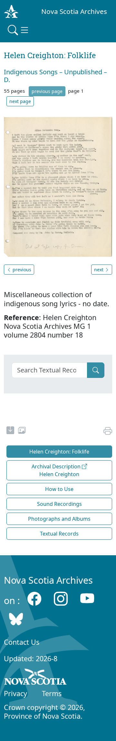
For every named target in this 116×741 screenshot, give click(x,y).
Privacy (15, 693)
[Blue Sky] (16, 618)
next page (20, 101)
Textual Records (59, 533)
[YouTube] (87, 598)
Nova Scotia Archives (74, 11)
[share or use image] (22, 431)
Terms (52, 693)
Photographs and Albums (59, 518)
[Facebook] (34, 598)
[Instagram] (61, 598)
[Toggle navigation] (19, 30)
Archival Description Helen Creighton (57, 470)
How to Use (59, 489)
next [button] (99, 269)
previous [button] (21, 269)
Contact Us (21, 642)
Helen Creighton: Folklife (59, 451)
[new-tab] (10, 431)
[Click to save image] (58, 186)
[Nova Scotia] (35, 678)
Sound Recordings (59, 503)
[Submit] (95, 370)
